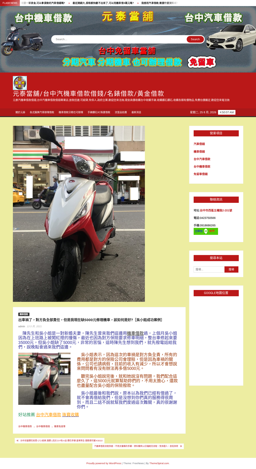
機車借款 (24, 314)
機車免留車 (59, 426)
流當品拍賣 (121, 112)
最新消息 (136, 112)
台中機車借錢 (43, 426)
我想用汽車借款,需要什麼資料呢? (139, 3)
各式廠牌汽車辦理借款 (42, 112)
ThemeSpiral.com (159, 463)
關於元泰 (20, 112)
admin (21, 326)
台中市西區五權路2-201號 (216, 210)
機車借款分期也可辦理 (71, 112)
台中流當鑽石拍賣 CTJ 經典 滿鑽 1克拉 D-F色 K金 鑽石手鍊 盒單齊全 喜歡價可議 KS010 (61, 440)
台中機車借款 (25, 426)
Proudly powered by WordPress (103, 463)
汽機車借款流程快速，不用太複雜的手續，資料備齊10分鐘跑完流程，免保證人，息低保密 (136, 446)
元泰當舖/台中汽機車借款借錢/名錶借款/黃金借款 (88, 93)
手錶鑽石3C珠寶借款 (99, 112)
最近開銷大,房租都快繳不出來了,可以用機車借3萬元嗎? (82, 3)
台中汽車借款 (48, 415)
